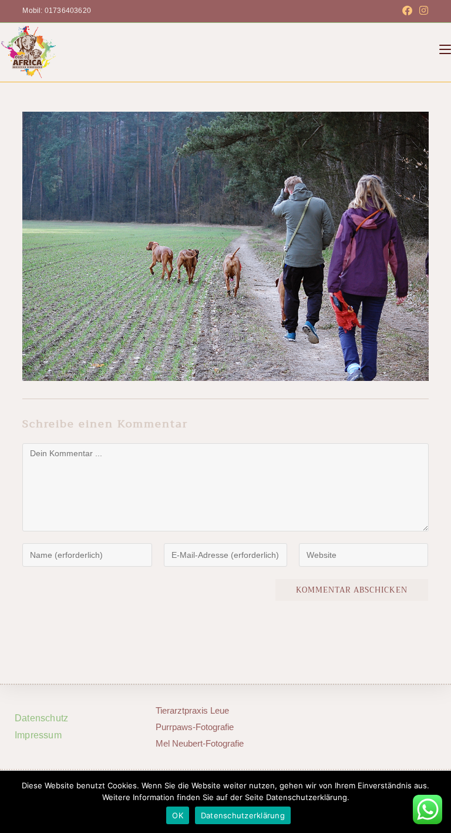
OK (177, 815)
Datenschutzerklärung (243, 815)
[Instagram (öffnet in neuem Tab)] (422, 11)
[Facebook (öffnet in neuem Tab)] (407, 11)
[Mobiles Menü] (445, 49)
